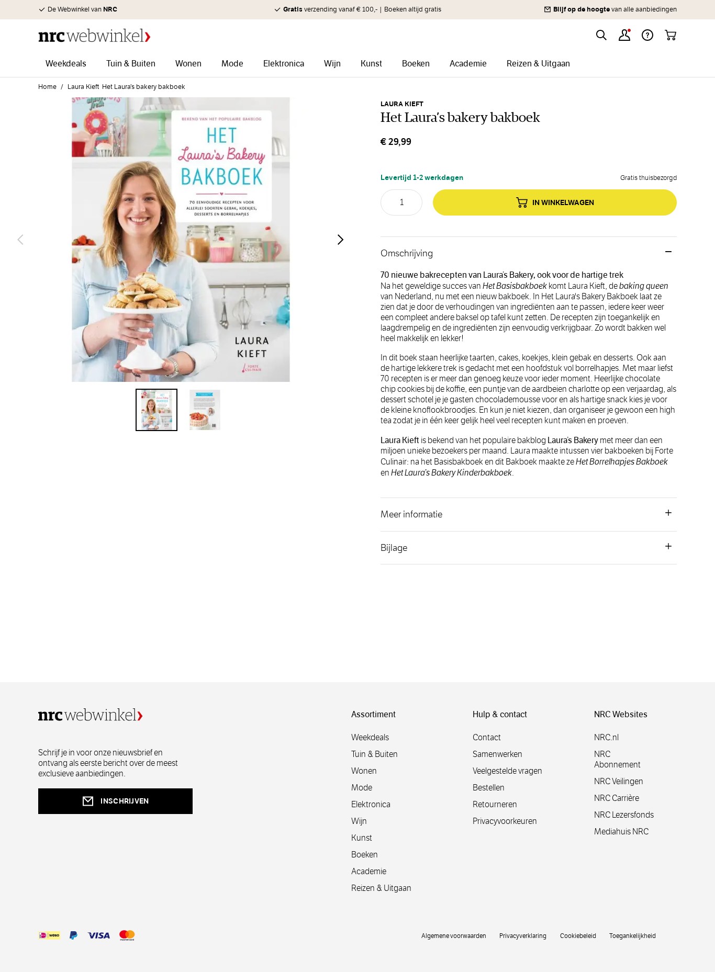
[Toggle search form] (601, 35)
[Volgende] (341, 239)
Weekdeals (370, 737)
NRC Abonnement (617, 759)
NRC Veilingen (618, 781)
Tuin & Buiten (374, 754)
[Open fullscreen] (180, 239)
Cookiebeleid (578, 935)
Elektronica (370, 804)
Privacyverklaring (522, 935)
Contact (487, 737)
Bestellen (489, 787)
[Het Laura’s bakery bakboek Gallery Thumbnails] (180, 410)
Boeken (364, 854)
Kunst (361, 837)
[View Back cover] (205, 410)
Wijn (359, 821)
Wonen (364, 770)
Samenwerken (497, 754)
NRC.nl (606, 737)
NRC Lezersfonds (624, 814)
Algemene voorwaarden (453, 935)
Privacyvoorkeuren (505, 821)
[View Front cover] (156, 410)
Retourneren (495, 804)
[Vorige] (20, 239)
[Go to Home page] (94, 35)
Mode (361, 787)
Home (47, 87)
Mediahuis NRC (621, 831)
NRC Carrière (616, 798)
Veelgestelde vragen (507, 770)
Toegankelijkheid (632, 935)
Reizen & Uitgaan (381, 888)
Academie (368, 871)
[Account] (624, 35)
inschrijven (124, 801)
